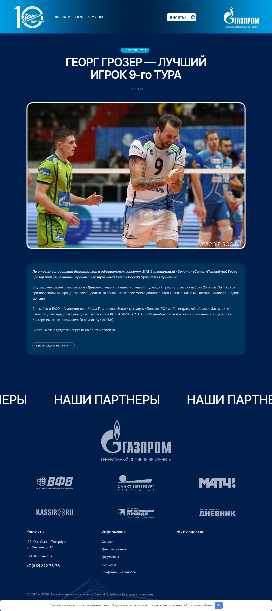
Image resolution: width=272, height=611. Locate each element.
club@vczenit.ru (39, 556)
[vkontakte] (120, 17)
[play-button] (133, 17)
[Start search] (151, 17)
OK (219, 605)
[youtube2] (126, 17)
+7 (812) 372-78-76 (43, 566)
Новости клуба (135, 50)
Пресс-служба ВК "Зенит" (53, 345)
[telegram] (139, 17)
